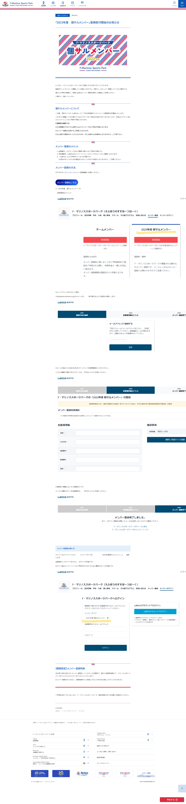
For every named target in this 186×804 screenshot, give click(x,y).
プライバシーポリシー (50, 781)
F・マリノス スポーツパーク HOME (43, 734)
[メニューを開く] (182, 4)
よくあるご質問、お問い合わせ (106, 752)
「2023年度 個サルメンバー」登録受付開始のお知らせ (81, 722)
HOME (34, 722)
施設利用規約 (101, 757)
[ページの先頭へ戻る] (182, 788)
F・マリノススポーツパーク (45, 722)
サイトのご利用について (37, 781)
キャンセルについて (103, 763)
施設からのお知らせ (59, 722)
